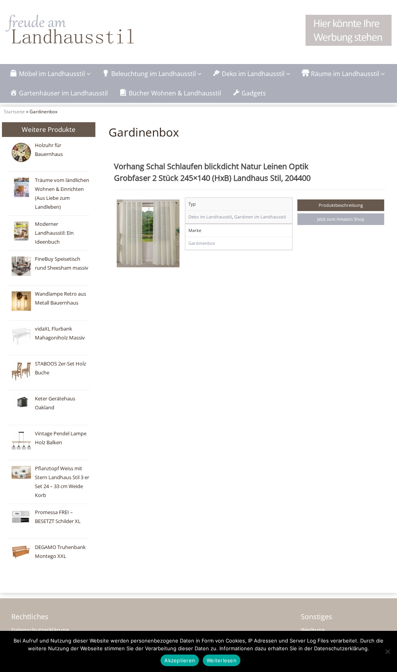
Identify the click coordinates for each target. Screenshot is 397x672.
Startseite (14, 111)
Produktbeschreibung (341, 205)
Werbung (313, 630)
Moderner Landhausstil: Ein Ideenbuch (54, 233)
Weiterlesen (221, 660)
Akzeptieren (179, 660)
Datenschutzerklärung (40, 630)
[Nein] (387, 651)
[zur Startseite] (85, 29)
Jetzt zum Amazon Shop (340, 219)
